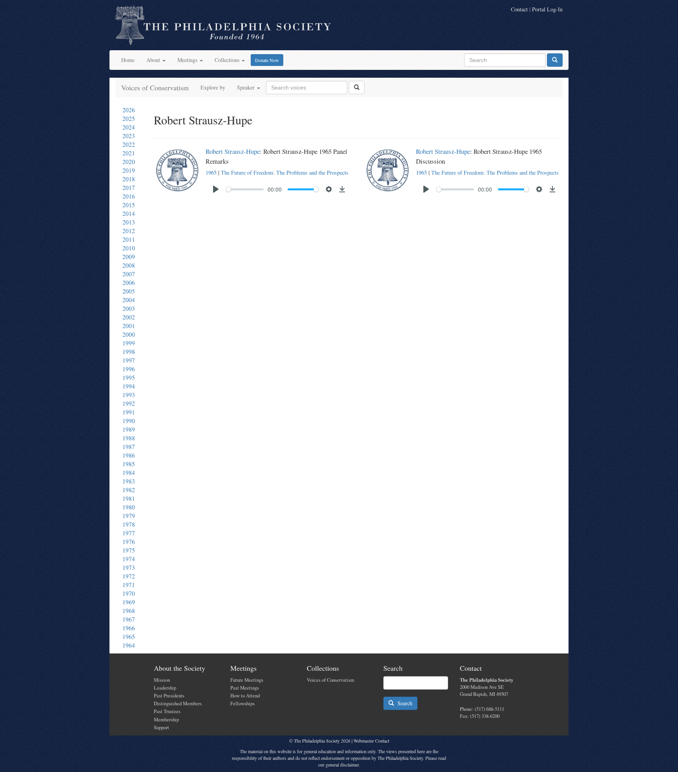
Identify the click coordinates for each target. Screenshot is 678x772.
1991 (128, 412)
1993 (128, 395)
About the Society (179, 668)
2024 (128, 127)
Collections (228, 60)
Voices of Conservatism (155, 87)
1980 (128, 507)
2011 (128, 239)
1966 (128, 628)
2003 (128, 308)
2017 (128, 188)
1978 (128, 524)
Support (161, 727)
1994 (128, 386)
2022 (128, 144)
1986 (128, 455)
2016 (128, 196)
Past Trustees (167, 711)
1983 (128, 481)
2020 (128, 162)
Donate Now (267, 60)
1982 (128, 490)
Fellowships (242, 703)
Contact (519, 9)
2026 (128, 110)
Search (403, 703)
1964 (128, 645)
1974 (128, 559)
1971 (128, 585)
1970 (128, 593)
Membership (166, 719)
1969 (128, 602)
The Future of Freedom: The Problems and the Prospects (284, 172)
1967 (128, 619)
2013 (128, 222)
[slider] (245, 189)
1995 (128, 377)
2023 (128, 136)
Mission (162, 680)
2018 (128, 179)
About (154, 60)
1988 (128, 438)
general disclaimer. (343, 764)
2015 (128, 205)
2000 (128, 334)
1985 (128, 464)
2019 (128, 170)
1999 (128, 343)
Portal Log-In (547, 9)
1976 (128, 542)
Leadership (165, 687)
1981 (128, 498)
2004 (128, 300)
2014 (128, 213)
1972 (128, 576)
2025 (128, 118)
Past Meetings (244, 687)
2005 (128, 291)
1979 (128, 516)
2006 (128, 283)
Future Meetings (246, 680)
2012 (128, 231)
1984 (128, 472)
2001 (128, 326)
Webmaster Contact (371, 740)
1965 (128, 637)
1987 (128, 447)
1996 (128, 369)
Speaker (246, 87)
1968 (128, 611)
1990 (128, 421)
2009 (128, 257)
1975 (128, 550)
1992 (128, 403)
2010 (128, 248)
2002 (128, 317)
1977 (128, 533)
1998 (128, 352)
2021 (128, 153)
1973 (128, 567)
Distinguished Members (178, 703)
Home (128, 60)
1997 (128, 360)
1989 (128, 429)
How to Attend (245, 695)
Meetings (188, 60)
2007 (128, 274)
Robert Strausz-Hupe (233, 151)
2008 (128, 265)
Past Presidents (169, 695)
